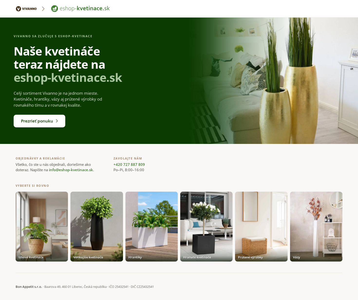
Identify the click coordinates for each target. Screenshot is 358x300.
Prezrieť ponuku (37, 121)
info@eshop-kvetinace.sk (71, 169)
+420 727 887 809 (129, 164)
